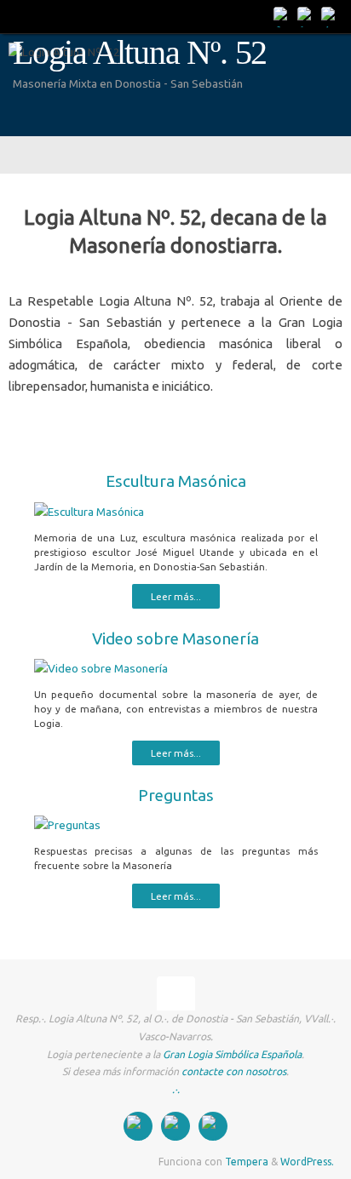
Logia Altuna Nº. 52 (140, 53)
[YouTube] (330, 16)
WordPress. (307, 1161)
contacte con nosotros (233, 1071)
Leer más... (176, 596)
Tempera (246, 1161)
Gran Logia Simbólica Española (232, 1054)
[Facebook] (307, 16)
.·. (176, 1089)
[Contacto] (283, 16)
